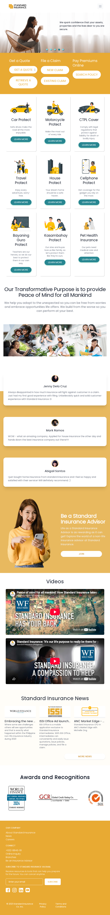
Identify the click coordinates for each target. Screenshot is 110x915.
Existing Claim (55, 81)
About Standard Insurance (20, 832)
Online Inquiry (13, 853)
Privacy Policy (42, 905)
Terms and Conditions (60, 905)
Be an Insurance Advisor (19, 860)
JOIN (81, 553)
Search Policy (87, 75)
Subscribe (53, 881)
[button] (47, 49)
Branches (11, 857)
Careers (10, 839)
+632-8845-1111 (14, 850)
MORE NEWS (85, 756)
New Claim (55, 70)
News (9, 836)
